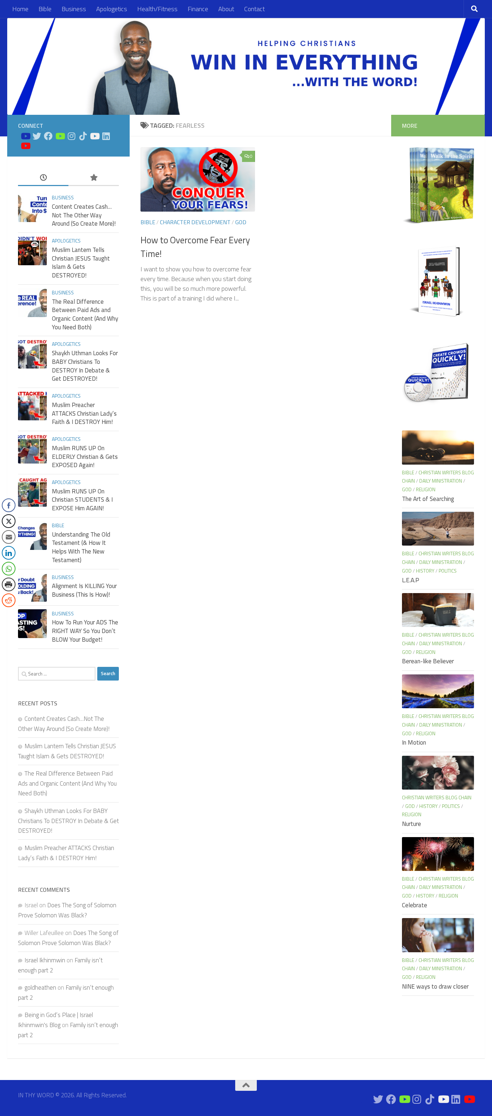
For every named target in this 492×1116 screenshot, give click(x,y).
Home (20, 9)
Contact (254, 9)
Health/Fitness (157, 9)
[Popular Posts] (93, 178)
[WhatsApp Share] (8, 568)
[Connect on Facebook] (48, 136)
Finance (198, 9)
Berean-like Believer (428, 661)
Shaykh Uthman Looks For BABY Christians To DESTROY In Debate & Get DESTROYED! (85, 365)
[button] (8, 614)
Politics (448, 570)
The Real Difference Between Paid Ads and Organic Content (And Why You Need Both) (85, 314)
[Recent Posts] (43, 178)
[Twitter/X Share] (8, 521)
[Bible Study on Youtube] (25, 136)
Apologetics (111, 9)
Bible (45, 9)
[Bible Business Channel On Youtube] (59, 136)
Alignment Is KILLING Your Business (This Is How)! (84, 590)
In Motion (414, 742)
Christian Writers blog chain (436, 797)
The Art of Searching (428, 498)
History (425, 570)
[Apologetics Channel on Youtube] (25, 145)
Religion (425, 489)
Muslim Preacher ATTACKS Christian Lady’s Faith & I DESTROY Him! (84, 413)
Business (74, 9)
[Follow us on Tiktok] (83, 136)
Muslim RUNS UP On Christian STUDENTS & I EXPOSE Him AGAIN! (82, 500)
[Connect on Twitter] (36, 136)
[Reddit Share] (8, 600)
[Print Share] (8, 584)
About (226, 9)
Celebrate (414, 905)
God (240, 222)
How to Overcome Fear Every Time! (195, 246)
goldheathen (40, 987)
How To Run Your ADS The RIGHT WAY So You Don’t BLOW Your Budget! (85, 631)
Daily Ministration (440, 480)
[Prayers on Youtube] (94, 136)
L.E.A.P (410, 580)
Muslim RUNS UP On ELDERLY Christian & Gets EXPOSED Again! (85, 456)
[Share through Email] (8, 537)
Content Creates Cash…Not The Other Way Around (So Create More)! (84, 215)
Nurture (411, 823)
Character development (195, 222)
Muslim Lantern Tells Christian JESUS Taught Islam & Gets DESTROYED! (81, 262)
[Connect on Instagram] (71, 136)
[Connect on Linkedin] (106, 136)
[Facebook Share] (8, 505)
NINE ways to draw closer (435, 986)
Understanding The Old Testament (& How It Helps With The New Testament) (81, 547)
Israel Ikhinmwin (44, 960)
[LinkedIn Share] (8, 553)
